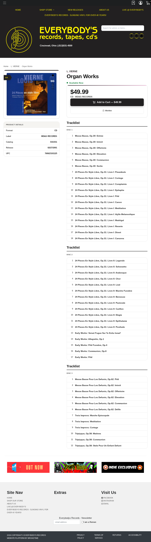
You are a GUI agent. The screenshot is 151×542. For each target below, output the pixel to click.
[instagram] (136, 36)
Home (6, 66)
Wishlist (108, 111)
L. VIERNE (15, 66)
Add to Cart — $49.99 (109, 102)
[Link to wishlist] (133, 3)
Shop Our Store (15, 501)
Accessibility (135, 535)
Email (106, 504)
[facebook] (131, 36)
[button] (46, 10)
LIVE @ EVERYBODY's (132, 10)
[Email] (141, 36)
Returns (117, 535)
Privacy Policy (80, 536)
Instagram (108, 501)
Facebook (108, 498)
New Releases (75, 10)
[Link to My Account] (141, 3)
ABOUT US (104, 10)
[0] (148, 3)
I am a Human (89, 522)
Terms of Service (98, 536)
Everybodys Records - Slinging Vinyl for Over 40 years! (75, 15)
